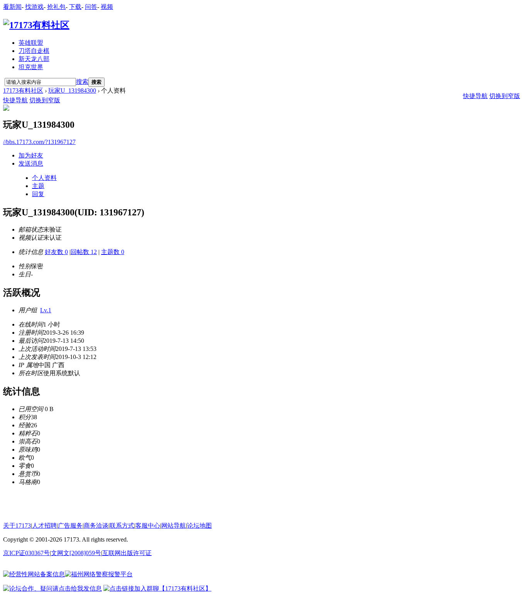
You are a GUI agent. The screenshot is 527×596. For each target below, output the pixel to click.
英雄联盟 (31, 42)
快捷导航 (15, 100)
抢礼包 (56, 6)
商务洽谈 (96, 525)
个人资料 (44, 177)
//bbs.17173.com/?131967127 (39, 142)
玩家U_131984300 (72, 90)
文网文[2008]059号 (76, 553)
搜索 (82, 81)
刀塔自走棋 (34, 50)
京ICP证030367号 (26, 553)
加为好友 (31, 155)
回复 (38, 194)
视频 (107, 6)
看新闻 (12, 6)
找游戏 (34, 6)
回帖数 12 (84, 252)
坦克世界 (31, 67)
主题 (38, 186)
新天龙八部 (34, 59)
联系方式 (122, 525)
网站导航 (173, 525)
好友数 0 (56, 252)
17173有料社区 (23, 90)
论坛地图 (199, 525)
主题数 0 (112, 252)
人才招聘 (44, 525)
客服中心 (147, 525)
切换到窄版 (44, 100)
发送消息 (31, 163)
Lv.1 (45, 310)
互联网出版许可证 (127, 553)
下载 (75, 6)
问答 (91, 6)
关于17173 (17, 525)
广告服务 (70, 525)
